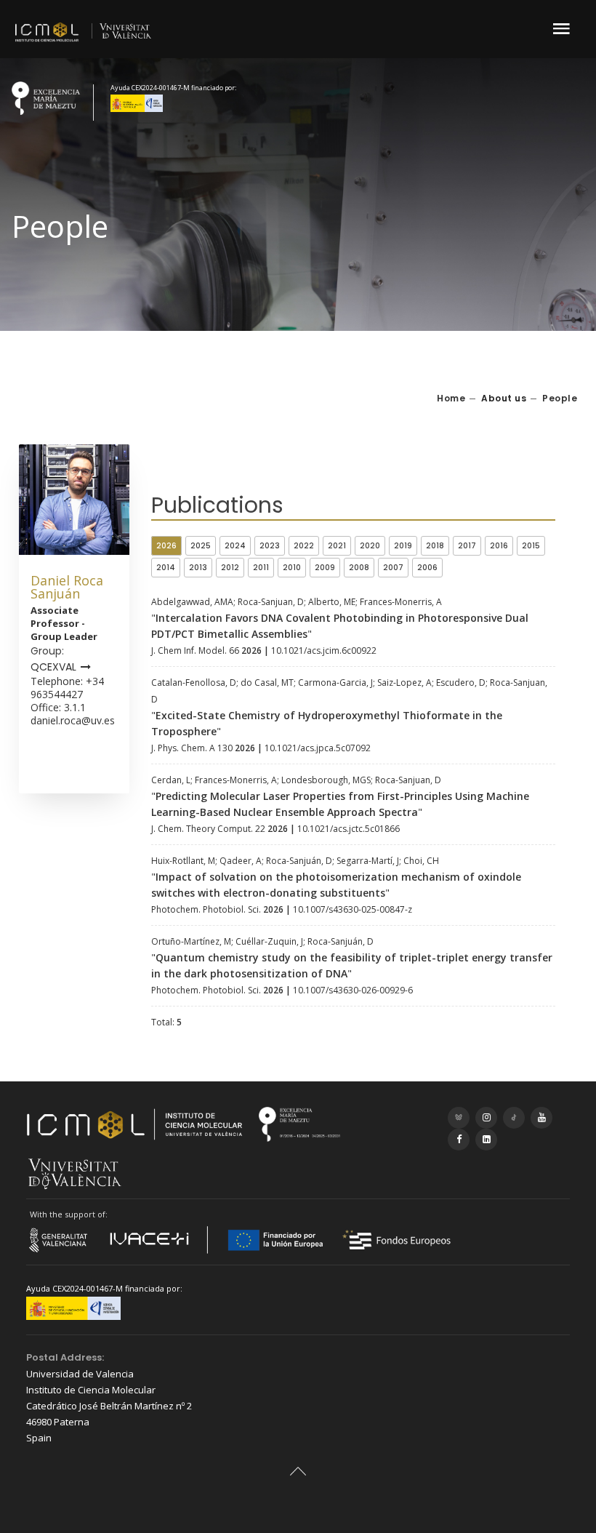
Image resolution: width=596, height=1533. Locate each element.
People (559, 398)
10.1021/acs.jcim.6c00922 (323, 650)
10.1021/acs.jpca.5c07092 (318, 748)
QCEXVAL (53, 667)
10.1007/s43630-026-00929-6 (353, 990)
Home (451, 398)
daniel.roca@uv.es (73, 720)
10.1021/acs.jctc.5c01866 (348, 828)
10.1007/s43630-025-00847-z (352, 909)
